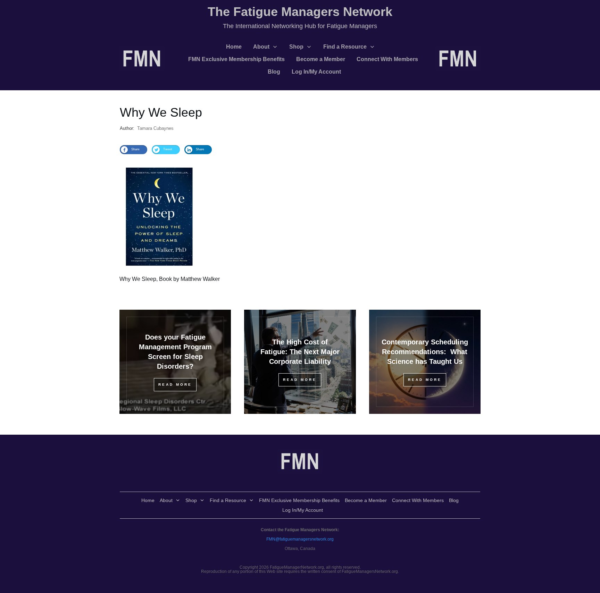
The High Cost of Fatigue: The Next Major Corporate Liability (300, 351)
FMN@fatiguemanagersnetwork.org (300, 539)
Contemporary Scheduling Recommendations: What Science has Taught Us (425, 351)
